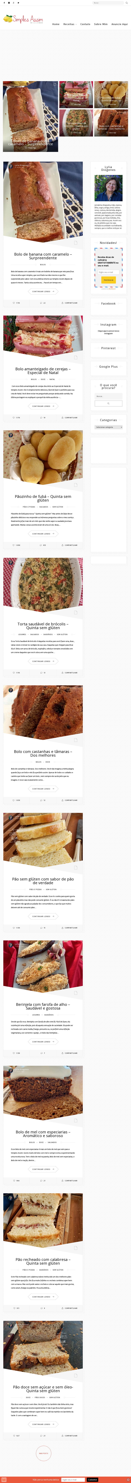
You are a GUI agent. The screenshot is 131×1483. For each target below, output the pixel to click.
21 (44, 1181)
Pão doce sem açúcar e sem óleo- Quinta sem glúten (43, 1388)
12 (44, 800)
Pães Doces (40, 1397)
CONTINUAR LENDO (41, 291)
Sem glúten (57, 507)
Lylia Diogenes (22, 165)
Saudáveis (48, 634)
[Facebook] (5, 3)
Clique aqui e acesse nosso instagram (108, 332)
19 (44, 418)
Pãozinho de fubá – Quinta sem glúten (111, 99)
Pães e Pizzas (29, 507)
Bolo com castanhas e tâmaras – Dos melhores (111, 127)
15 (44, 928)
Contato (85, 24)
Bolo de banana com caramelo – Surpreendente (30, 142)
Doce (43, 379)
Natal (52, 379)
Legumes (22, 634)
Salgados (43, 507)
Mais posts (43, 1453)
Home (56, 24)
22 (44, 303)
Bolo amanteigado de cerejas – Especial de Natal (76, 97)
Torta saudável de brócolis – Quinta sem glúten (76, 126)
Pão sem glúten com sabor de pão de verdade (43, 880)
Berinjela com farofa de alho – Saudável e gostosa (43, 1006)
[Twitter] (17, 3)
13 (44, 673)
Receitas (68, 24)
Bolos (43, 265)
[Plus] (13, 3)
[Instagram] (9, 3)
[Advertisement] (65, 48)
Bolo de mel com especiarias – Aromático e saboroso (43, 1133)
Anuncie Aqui (120, 24)
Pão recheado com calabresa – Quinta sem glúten (43, 1261)
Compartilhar (70, 303)
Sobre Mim (101, 24)
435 (44, 545)
